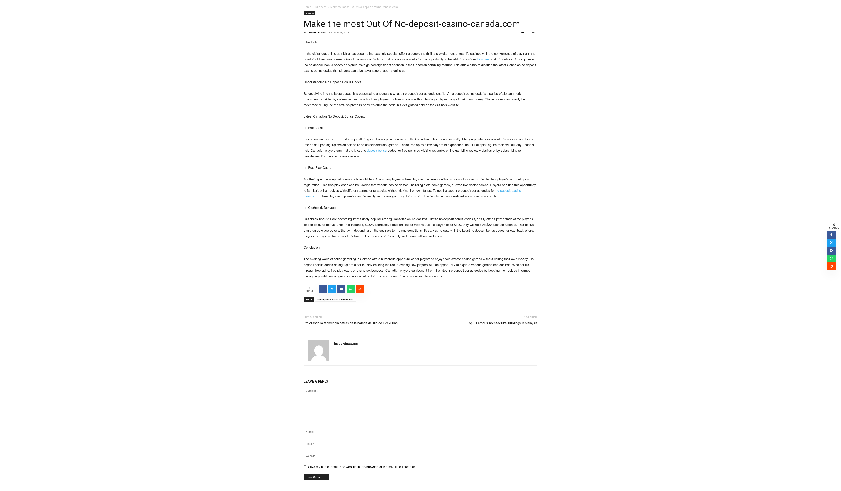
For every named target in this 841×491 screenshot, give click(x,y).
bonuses (483, 59)
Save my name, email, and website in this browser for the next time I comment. (362, 467)
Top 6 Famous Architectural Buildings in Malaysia (502, 323)
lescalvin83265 (316, 32)
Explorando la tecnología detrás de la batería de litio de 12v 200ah (351, 323)
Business (320, 7)
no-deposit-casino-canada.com (335, 299)
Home (307, 7)
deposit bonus (377, 150)
